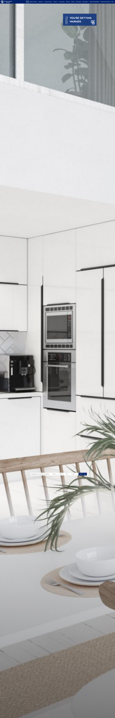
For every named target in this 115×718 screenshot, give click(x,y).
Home (27, 1)
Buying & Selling (49, 2)
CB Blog (72, 1)
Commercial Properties (105, 1)
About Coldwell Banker (94, 1)
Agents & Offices (33, 1)
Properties (41, 2)
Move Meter (62, 1)
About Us (56, 2)
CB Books (68, 1)
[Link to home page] (7, 2)
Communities (85, 2)
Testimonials (78, 1)
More (113, 2)
